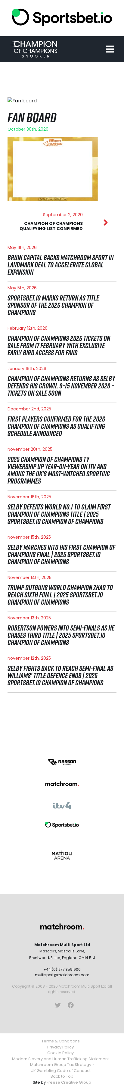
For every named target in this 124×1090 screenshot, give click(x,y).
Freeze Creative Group (69, 1082)
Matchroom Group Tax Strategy (60, 1064)
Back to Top (62, 1076)
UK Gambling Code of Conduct (61, 1070)
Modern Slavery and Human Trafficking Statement (60, 1059)
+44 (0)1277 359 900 (62, 969)
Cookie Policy (60, 1053)
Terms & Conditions (61, 1041)
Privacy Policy (60, 1047)
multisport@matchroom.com (62, 974)
